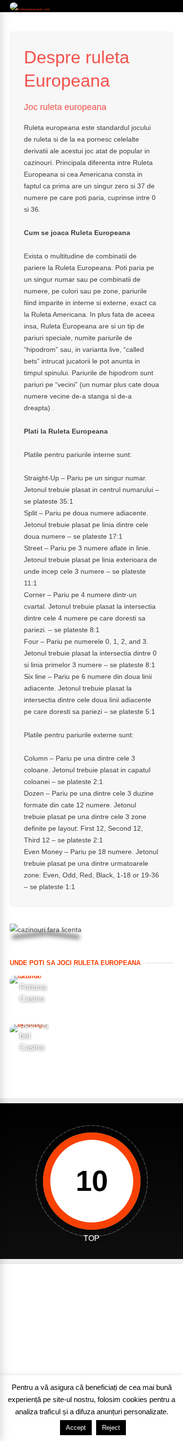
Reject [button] (111, 1427)
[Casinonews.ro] (31, 10)
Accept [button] (76, 1427)
